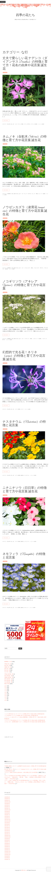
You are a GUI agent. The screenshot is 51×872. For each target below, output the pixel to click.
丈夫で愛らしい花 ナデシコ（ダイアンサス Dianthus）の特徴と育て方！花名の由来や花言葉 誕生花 (25, 63)
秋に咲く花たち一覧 (9, 769)
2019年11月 (7, 853)
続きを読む (6, 120)
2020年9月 (7, 838)
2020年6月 (7, 843)
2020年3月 (7, 848)
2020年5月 (7, 845)
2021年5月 (7, 827)
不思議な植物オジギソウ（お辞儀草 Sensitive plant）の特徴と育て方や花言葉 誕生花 (25, 766)
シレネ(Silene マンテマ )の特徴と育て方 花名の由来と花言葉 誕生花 (21, 715)
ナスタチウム (26, 475)
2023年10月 (7, 802)
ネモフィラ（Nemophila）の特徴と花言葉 (24, 556)
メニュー (3, 1)
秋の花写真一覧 (8, 680)
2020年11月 (7, 835)
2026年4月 (7, 800)
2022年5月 (7, 816)
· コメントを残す (8, 339)
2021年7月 (7, 825)
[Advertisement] (25, 37)
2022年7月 (7, 814)
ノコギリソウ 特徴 (28, 338)
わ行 (6, 700)
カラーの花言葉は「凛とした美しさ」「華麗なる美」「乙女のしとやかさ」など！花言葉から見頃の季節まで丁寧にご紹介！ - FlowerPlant (25, 782)
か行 (6, 687)
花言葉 (19, 409)
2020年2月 (7, 849)
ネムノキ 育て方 (27, 193)
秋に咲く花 (10, 409)
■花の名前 (7, 683)
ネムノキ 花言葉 (41, 193)
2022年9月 (7, 811)
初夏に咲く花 (8, 667)
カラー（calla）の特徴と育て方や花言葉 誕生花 (16, 780)
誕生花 (22, 475)
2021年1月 (7, 833)
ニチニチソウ (26, 541)
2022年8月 (7, 813)
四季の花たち (25, 15)
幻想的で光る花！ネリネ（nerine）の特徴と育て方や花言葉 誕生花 (24, 356)
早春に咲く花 (8, 663)
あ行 (6, 686)
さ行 (6, 689)
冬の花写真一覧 (8, 682)
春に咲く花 (10, 475)
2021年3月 (7, 830)
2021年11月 (7, 819)
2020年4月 (7, 846)
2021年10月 (7, 821)
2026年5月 (7, 798)
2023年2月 (7, 806)
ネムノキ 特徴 (35, 193)
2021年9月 (7, 822)
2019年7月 (7, 859)
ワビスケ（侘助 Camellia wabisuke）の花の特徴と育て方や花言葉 (21, 772)
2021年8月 (7, 824)
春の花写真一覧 (8, 675)
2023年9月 (7, 803)
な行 (20, 193)
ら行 (6, 698)
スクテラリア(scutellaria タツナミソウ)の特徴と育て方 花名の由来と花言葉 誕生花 (25, 720)
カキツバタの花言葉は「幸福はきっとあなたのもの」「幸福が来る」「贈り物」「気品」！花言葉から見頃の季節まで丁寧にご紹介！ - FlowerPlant (25, 777)
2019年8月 (7, 857)
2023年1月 (7, 808)
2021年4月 (7, 829)
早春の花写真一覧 (9, 674)
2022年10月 (7, 809)
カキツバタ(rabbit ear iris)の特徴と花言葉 (15, 775)
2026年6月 (7, 797)
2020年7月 (7, 841)
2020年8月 (7, 840)
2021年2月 (7, 832)
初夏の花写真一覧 (9, 677)
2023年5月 (7, 805)
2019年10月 (7, 854)
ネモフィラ (26, 607)
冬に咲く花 (7, 671)
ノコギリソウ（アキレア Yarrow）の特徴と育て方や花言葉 (24, 285)
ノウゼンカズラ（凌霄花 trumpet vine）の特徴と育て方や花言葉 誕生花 (25, 211)
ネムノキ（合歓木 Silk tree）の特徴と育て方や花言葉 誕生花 (25, 138)
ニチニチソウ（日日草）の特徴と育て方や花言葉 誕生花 (25, 490)
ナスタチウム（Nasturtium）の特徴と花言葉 (24, 423)
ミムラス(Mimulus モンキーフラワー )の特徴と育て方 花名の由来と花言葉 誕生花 (24, 713)
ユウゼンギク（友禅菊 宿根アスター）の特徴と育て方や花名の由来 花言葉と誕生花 (25, 721)
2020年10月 (7, 837)
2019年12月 (7, 851)
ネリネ (22, 409)
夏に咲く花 (16, 193)
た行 (6, 690)
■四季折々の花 (10, 193)
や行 (6, 697)
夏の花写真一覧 (8, 678)
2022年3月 (7, 817)
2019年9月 (7, 856)
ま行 (6, 695)
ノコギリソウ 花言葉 (37, 338)
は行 (6, 693)
